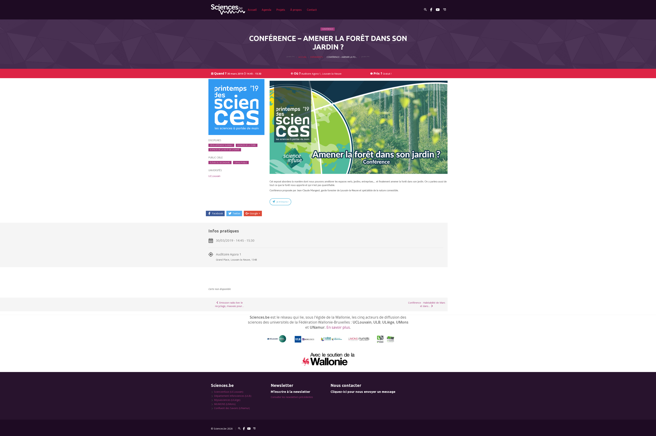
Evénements (316, 57)
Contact (312, 9)
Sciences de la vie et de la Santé (224, 149)
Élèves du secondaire (220, 162)
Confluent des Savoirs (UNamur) (232, 408)
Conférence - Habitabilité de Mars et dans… (426, 304)
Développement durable (221, 145)
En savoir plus (338, 327)
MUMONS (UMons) (225, 404)
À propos (296, 9)
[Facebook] (431, 9)
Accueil (252, 9)
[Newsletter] (444, 9)
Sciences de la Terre (246, 145)
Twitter (236, 213)
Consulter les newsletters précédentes (292, 397)
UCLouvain (214, 176)
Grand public (241, 162)
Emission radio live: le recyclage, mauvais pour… (229, 304)
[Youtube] (437, 9)
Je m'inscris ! (282, 201)
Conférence (327, 29)
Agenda (266, 9)
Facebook (217, 213)
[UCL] (277, 339)
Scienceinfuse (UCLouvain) (228, 391)
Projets (280, 9)
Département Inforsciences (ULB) (232, 395)
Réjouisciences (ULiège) (227, 400)
